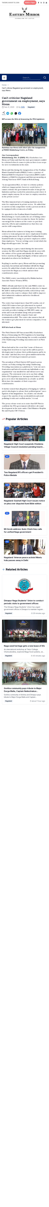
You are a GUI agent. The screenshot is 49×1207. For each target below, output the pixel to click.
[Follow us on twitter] (41, 2)
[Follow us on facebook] (38, 2)
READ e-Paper (30, 2)
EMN (23, 107)
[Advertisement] (24, 47)
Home (4, 85)
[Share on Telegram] (7, 113)
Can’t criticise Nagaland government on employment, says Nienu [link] (22, 89)
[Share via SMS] (15, 113)
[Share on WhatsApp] (11, 113)
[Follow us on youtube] (46, 2)
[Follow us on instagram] (43, 2)
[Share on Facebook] (19, 113)
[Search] (44, 77)
